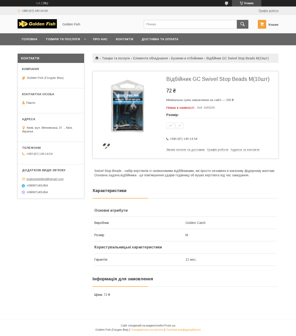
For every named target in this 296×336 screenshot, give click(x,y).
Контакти (124, 39)
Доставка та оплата (160, 39)
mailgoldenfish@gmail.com (45, 179)
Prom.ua (169, 325)
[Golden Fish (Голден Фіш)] (37, 27)
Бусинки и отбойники (187, 58)
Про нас (100, 39)
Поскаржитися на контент (146, 329)
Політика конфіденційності (183, 329)
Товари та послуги (63, 39)
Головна (29, 39)
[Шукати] (242, 24)
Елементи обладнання (150, 58)
